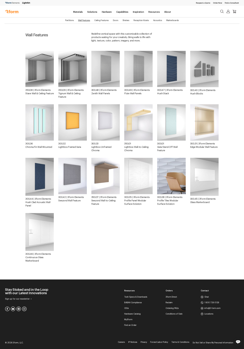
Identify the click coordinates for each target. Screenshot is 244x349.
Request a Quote (203, 3)
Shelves (126, 20)
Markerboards (172, 20)
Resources (154, 12)
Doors (115, 20)
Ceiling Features (101, 20)
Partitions (69, 20)
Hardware (107, 12)
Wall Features (84, 20)
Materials (78, 12)
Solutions (92, 12)
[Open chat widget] (238, 341)
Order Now (217, 3)
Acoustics (157, 20)
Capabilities (122, 12)
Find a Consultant (232, 3)
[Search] (222, 11)
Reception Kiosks (141, 20)
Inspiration (138, 12)
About (167, 12)
